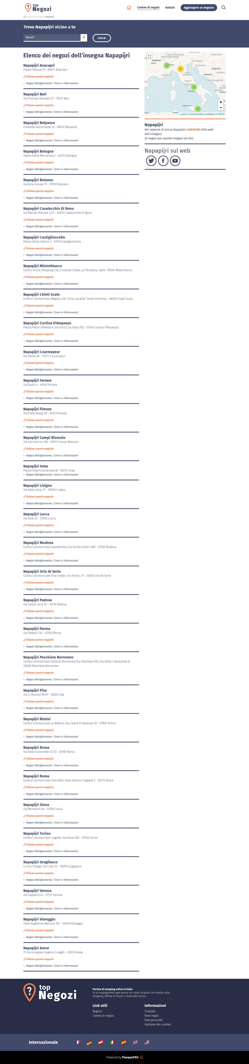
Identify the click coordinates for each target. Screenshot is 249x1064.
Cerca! (102, 38)
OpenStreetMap (197, 114)
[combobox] (52, 38)
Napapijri (194, 129)
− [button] (221, 107)
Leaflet (183, 114)
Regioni (97, 1011)
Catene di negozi (103, 1015)
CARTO (221, 114)
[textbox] (52, 37)
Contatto (150, 1011)
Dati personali (154, 1020)
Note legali (152, 1015)
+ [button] (221, 102)
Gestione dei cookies (158, 1024)
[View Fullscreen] (149, 57)
